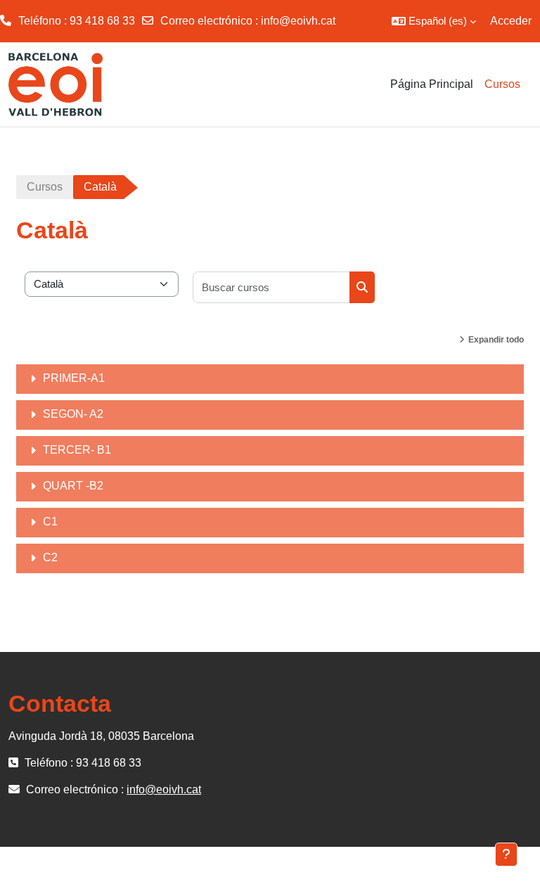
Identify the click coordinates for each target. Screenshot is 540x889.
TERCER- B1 (77, 450)
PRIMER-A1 (74, 378)
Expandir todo (496, 340)
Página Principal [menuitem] (431, 84)
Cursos (45, 187)
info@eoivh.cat (298, 21)
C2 (50, 557)
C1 (50, 521)
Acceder (511, 21)
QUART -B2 (73, 486)
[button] (433, 21)
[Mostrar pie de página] (506, 854)
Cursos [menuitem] (502, 84)
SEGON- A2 (73, 414)
